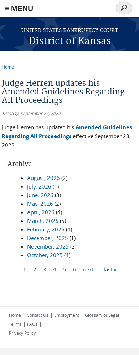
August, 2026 (43, 177)
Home (8, 67)
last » (110, 268)
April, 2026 (41, 212)
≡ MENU (19, 8)
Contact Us (37, 315)
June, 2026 (40, 195)
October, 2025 (45, 255)
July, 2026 (39, 186)
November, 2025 (48, 246)
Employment (66, 315)
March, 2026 (42, 220)
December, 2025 (47, 237)
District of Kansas (70, 41)
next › (90, 268)
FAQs (32, 324)
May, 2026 (40, 203)
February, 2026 (46, 229)
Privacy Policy (22, 333)
